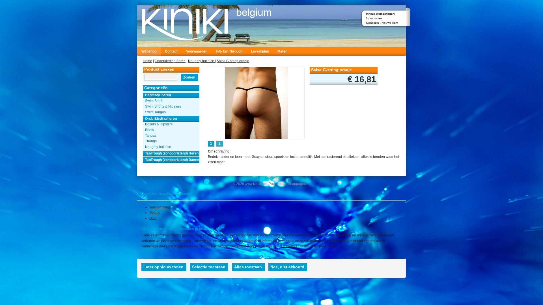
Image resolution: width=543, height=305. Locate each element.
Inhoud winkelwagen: (380, 13)
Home (147, 61)
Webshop (148, 51)
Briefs (149, 130)
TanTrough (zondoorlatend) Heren (172, 153)
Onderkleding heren (170, 61)
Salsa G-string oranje (233, 61)
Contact (171, 51)
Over (153, 218)
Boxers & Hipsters (159, 124)
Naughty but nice (201, 61)
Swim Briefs (154, 101)
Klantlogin (372, 22)
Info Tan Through (229, 51)
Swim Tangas (155, 112)
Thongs (151, 141)
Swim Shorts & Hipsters (163, 106)
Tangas (150, 136)
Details (154, 213)
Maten (282, 51)
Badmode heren (158, 95)
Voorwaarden (196, 51)
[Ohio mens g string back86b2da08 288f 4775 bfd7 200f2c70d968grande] (256, 102)
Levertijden (260, 51)
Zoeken (189, 77)
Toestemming (159, 207)
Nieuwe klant (390, 22)
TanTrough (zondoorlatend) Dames (172, 160)
